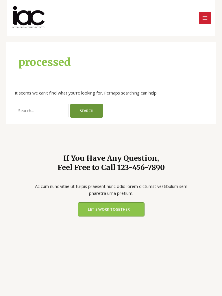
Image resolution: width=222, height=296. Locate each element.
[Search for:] (42, 110)
